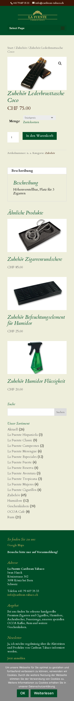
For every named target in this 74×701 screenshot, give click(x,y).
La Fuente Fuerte (19, 462)
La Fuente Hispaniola (22, 435)
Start (10, 48)
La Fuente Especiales (22, 457)
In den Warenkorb (39, 135)
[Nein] (69, 682)
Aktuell (12, 429)
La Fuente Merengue (22, 451)
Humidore (14, 500)
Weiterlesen (44, 693)
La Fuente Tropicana (22, 479)
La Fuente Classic (19, 440)
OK (22, 693)
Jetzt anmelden (16, 658)
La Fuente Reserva (20, 468)
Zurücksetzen (31, 122)
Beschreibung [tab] (22, 171)
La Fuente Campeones (23, 446)
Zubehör (21, 48)
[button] (60, 63)
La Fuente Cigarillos (21, 490)
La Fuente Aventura (21, 473)
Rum (10, 517)
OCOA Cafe (16, 512)
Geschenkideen (18, 506)
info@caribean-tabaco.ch (22, 595)
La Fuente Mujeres (20, 484)
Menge (14, 121)
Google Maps (15, 545)
